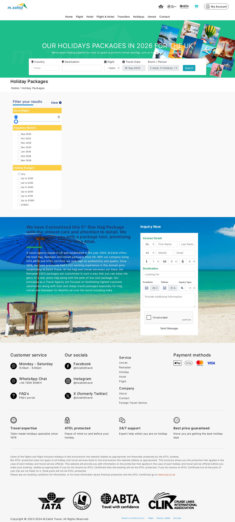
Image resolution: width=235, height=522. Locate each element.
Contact (164, 16)
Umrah (152, 16)
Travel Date (133, 61)
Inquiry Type (185, 282)
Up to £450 (27, 187)
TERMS (151, 518)
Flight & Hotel (105, 16)
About (123, 393)
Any (23, 174)
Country (39, 61)
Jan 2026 (26, 151)
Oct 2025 (26, 138)
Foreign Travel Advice (133, 402)
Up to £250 (27, 178)
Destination (72, 61)
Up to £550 (27, 191)
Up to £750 (27, 196)
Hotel (90, 16)
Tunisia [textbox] (37, 68)
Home (69, 16)
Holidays (139, 16)
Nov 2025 (26, 143)
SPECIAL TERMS (163, 518)
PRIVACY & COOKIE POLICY (133, 518)
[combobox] (45, 68)
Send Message (169, 328)
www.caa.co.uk (166, 474)
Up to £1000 (27, 200)
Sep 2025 (26, 134)
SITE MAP (177, 518)
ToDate (164, 282)
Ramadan (125, 367)
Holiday (124, 372)
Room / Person (157, 61)
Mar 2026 (26, 160)
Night (110, 61)
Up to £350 (27, 183)
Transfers (123, 16)
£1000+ (25, 204)
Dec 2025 (26, 147)
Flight (79, 16)
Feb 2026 (26, 156)
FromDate (148, 282)
